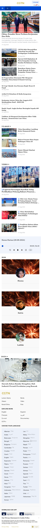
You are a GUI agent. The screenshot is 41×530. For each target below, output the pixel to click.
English (4, 412)
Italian (8, 493)
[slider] (2, 246)
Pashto (27, 457)
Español (23, 412)
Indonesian (12, 490)
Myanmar (30, 441)
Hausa (8, 477)
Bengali (8, 441)
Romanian (28, 461)
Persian (27, 447)
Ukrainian (29, 490)
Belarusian (11, 438)
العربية (22, 415)
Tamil (26, 480)
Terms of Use (15, 527)
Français (4, 415)
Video (22, 401)
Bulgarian (10, 444)
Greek (9, 473)
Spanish (28, 473)
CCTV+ (4, 421)
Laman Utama (6, 398)
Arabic (8, 434)
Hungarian (9, 487)
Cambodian (9, 447)
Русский (4, 418)
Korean (8, 500)
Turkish (27, 487)
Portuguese (29, 454)
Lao (25, 431)
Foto (21, 404)
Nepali (27, 444)
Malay (29, 434)
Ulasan (4, 401)
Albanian (8, 431)
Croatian (9, 451)
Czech (8, 454)
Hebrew (8, 480)
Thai (26, 483)
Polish (27, 451)
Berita (22, 398)
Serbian (28, 467)
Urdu (26, 493)
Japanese (9, 496)
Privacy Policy (5, 527)
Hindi (7, 483)
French (9, 467)
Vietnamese (29, 496)
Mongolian (29, 438)
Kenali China (6, 404)
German (9, 470)
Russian (28, 464)
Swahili (28, 477)
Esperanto (10, 461)
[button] (5, 31)
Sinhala (27, 470)
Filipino (8, 464)
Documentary (24, 418)
